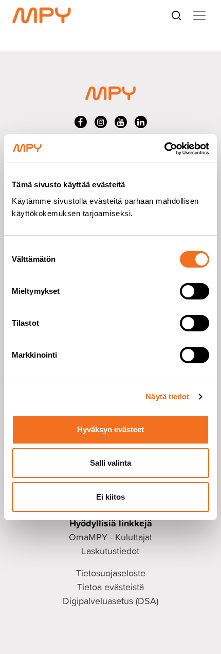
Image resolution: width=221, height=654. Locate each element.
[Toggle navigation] (199, 15)
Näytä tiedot (167, 396)
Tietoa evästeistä (110, 586)
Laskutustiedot (110, 550)
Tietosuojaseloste (110, 573)
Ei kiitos (110, 496)
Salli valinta (110, 462)
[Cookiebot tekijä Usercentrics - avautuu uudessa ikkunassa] (164, 148)
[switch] (194, 291)
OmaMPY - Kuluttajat (110, 537)
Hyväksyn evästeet (110, 429)
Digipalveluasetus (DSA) (110, 600)
